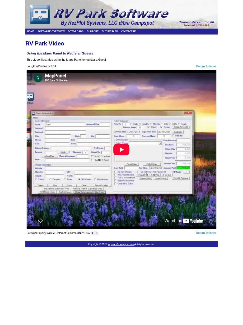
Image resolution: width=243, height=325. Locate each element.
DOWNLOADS (76, 31)
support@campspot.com (121, 244)
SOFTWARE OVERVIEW (51, 31)
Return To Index (206, 66)
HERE (94, 232)
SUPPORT (92, 31)
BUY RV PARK (110, 31)
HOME (30, 31)
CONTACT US (128, 31)
